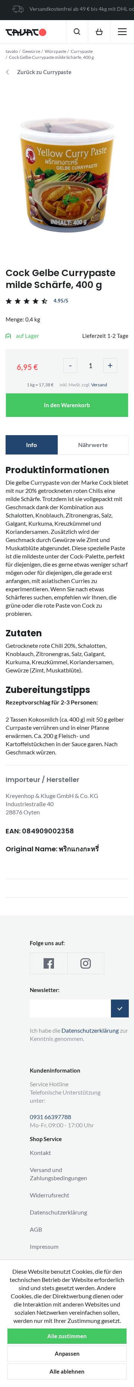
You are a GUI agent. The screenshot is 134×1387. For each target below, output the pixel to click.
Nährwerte (93, 444)
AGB (36, 1229)
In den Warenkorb (67, 405)
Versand (99, 384)
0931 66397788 (50, 1116)
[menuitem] (77, 31)
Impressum (44, 1246)
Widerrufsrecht (49, 1194)
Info (31, 444)
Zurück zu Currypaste (44, 72)
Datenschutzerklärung (58, 1212)
